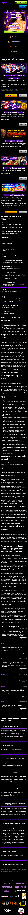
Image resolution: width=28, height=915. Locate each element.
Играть (14, 32)
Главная (14, 37)
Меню (4, 3)
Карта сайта (14, 880)
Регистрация (22, 2)
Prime (14, 51)
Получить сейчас (11, 95)
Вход (23, 6)
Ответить (23, 638)
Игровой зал (14, 42)
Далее (21, 95)
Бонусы (14, 46)
